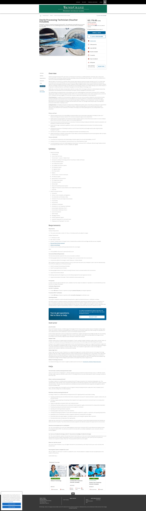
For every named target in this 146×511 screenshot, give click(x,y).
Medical (51, 15)
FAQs (41, 83)
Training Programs (46, 15)
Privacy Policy (74, 508)
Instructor (42, 80)
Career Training (65, 499)
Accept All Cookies (11, 504)
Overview (41, 73)
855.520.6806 (42, 91)
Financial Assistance (89, 500)
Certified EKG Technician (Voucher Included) (76, 481)
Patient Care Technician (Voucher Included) (95, 483)
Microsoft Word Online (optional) (57, 243)
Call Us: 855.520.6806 (101, 15)
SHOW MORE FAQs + (53, 456)
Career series (93, 41)
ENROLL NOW (96, 33)
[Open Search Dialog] (105, 2)
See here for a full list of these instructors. (92, 361)
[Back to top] (73, 498)
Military (87, 499)
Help (86, 502)
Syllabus (41, 75)
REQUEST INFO (101, 66)
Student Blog (98, 499)
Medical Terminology (56, 480)
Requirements (43, 78)
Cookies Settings (11, 506)
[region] (11, 500)
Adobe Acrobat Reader (55, 245)
